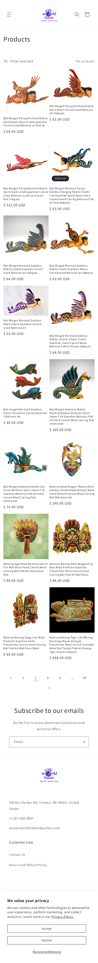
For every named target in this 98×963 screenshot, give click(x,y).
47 (84, 678)
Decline (46, 940)
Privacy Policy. (62, 916)
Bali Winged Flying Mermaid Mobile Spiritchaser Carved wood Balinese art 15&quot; (71, 109)
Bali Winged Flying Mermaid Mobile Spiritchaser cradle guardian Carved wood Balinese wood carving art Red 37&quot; (26, 194)
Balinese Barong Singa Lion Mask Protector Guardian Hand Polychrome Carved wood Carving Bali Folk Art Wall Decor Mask (24, 643)
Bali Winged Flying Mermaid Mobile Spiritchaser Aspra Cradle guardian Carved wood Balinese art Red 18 (25, 121)
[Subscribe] (84, 742)
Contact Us (17, 855)
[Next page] (49, 688)
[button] (9, 14)
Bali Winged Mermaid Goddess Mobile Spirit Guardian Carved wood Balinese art (22, 324)
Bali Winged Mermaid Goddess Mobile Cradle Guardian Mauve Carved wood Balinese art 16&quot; (71, 269)
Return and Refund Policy (28, 865)
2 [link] (35, 678)
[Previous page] (11, 678)
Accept (47, 928)
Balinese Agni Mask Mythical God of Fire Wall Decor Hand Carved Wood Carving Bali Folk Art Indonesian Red (25, 569)
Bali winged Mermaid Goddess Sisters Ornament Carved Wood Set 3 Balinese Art (25, 413)
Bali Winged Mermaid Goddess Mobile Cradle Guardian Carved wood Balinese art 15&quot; (23, 269)
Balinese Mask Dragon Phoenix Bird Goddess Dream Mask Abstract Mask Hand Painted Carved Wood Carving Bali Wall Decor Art (71, 492)
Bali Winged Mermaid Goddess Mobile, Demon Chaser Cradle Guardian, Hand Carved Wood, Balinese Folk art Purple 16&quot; (70, 341)
